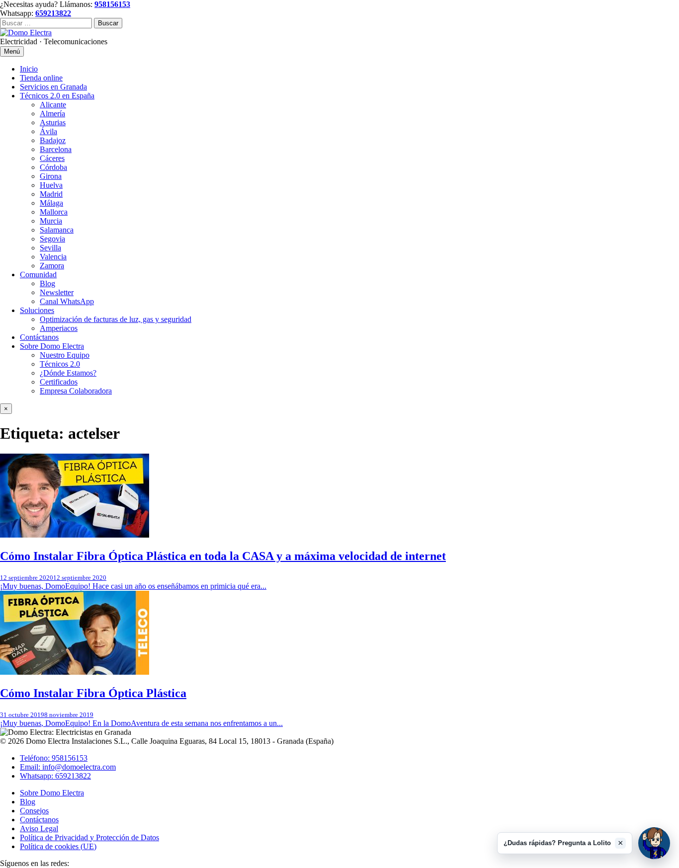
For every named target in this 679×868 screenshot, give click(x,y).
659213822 (53, 13)
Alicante (53, 104)
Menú (12, 51)
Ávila (48, 131)
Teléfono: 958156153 (53, 758)
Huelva (51, 185)
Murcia (51, 221)
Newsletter (57, 292)
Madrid (51, 194)
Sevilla (50, 247)
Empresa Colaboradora (76, 391)
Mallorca (54, 212)
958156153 (112, 4)
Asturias (53, 122)
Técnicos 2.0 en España (57, 95)
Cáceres (52, 158)
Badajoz (53, 140)
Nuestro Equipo (64, 355)
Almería (52, 113)
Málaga (51, 203)
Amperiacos (59, 328)
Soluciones (37, 310)
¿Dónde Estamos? (68, 373)
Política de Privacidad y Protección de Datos (89, 837)
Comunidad (38, 274)
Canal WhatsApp (67, 301)
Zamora (52, 265)
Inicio (29, 69)
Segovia (52, 239)
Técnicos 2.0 (60, 364)
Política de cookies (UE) (58, 846)
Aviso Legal (39, 828)
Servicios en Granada (53, 86)
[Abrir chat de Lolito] (654, 843)
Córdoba (53, 167)
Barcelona (56, 149)
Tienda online (41, 78)
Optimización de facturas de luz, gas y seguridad (115, 319)
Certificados (59, 382)
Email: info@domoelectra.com (68, 767)
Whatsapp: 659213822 (55, 776)
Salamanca (57, 230)
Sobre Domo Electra (52, 346)
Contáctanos (39, 337)
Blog (47, 283)
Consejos (34, 810)
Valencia (53, 256)
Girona (51, 176)
